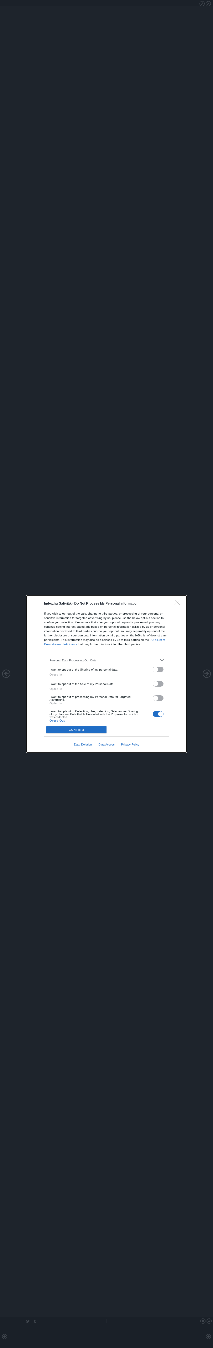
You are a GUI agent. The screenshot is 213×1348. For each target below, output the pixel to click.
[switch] (158, 669)
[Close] (178, 604)
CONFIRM (76, 729)
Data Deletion (83, 744)
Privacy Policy (130, 744)
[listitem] (106, 660)
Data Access (106, 744)
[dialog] (106, 674)
